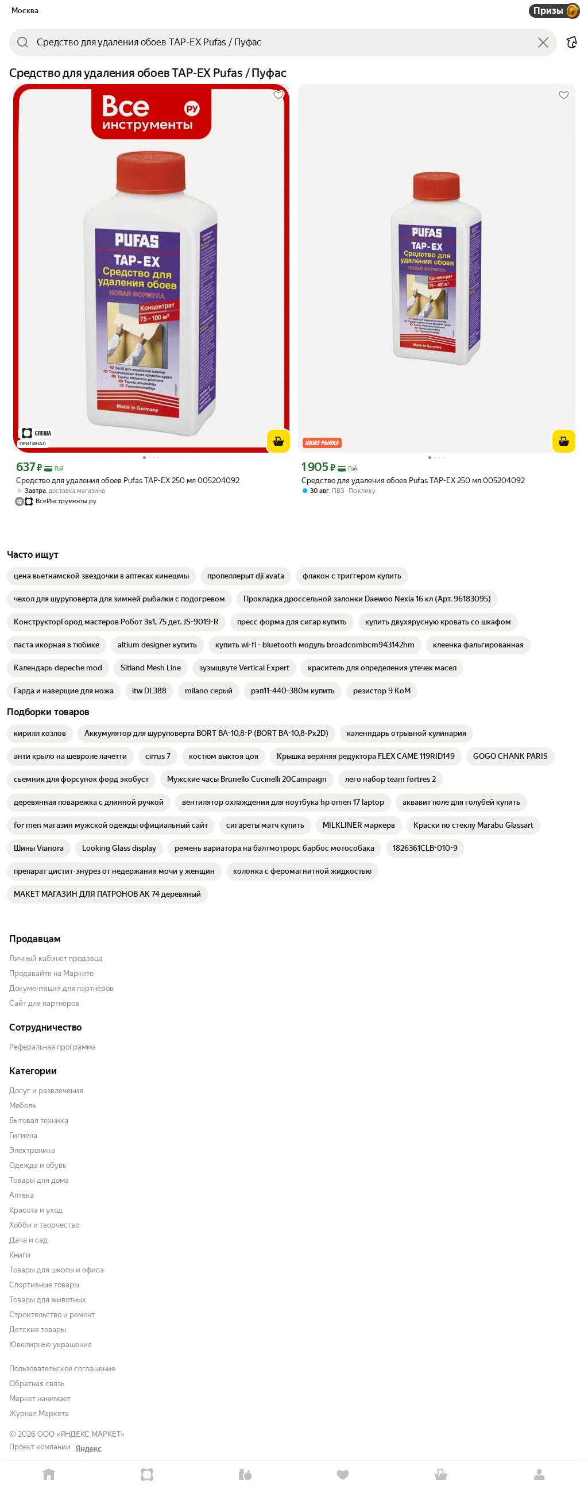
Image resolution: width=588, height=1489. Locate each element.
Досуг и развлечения (46, 1090)
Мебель (22, 1105)
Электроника (32, 1150)
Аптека (21, 1195)
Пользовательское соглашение (62, 1368)
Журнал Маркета (39, 1413)
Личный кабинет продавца (56, 958)
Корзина (441, 1475)
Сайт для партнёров (44, 1003)
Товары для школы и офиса (56, 1270)
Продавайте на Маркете (51, 973)
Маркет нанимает (40, 1398)
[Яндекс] (88, 1449)
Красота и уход (36, 1210)
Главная (49, 1475)
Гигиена (23, 1135)
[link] (101, 576)
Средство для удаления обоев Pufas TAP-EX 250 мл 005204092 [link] (127, 480)
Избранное (343, 1475)
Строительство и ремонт (52, 1314)
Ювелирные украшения (50, 1344)
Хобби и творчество (44, 1225)
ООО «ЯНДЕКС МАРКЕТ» (81, 1434)
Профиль (539, 1475)
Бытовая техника (38, 1120)
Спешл (147, 1475)
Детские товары (37, 1329)
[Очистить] (543, 42)
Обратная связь (36, 1383)
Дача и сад (28, 1240)
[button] (572, 42)
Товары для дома (39, 1180)
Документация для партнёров (61, 988)
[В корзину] (278, 441)
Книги (19, 1255)
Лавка (245, 1475)
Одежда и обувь (37, 1165)
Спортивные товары (44, 1284)
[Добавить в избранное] (278, 95)
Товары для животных (47, 1299)
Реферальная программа (52, 1047)
